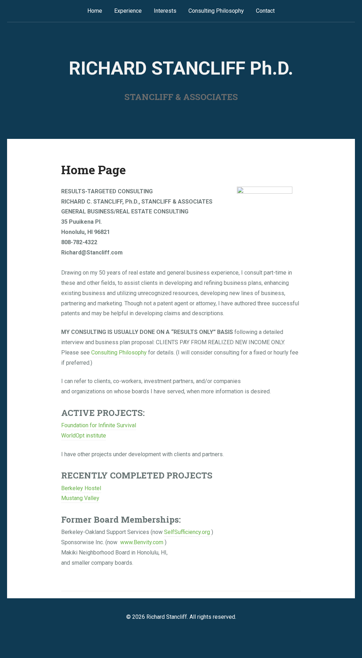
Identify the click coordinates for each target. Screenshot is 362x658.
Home (94, 10)
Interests (165, 10)
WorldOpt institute (83, 435)
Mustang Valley (80, 498)
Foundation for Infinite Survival (98, 425)
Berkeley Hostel (81, 488)
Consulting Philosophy (216, 10)
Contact (265, 10)
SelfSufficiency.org (187, 532)
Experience (128, 10)
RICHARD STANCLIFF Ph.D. (181, 68)
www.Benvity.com (141, 542)
